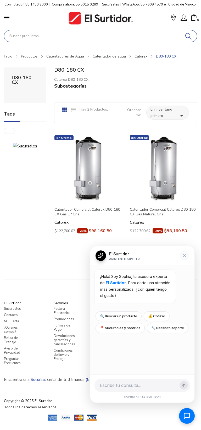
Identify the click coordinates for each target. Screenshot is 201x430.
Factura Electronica (62, 310)
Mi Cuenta (11, 321)
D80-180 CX (21, 80)
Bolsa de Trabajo (11, 340)
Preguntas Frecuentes (12, 361)
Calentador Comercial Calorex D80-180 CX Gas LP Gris (87, 212)
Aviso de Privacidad (12, 350)
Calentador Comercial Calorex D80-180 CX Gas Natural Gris (163, 212)
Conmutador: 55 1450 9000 (26, 4)
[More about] (9, 131)
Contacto (11, 315)
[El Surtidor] (100, 18)
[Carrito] (194, 17)
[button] (173, 18)
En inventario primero (167, 113)
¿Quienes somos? (11, 329)
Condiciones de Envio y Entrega (63, 354)
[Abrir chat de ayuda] (187, 416)
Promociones (64, 319)
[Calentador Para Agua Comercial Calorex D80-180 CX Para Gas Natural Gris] (163, 168)
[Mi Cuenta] (184, 17)
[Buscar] (188, 36)
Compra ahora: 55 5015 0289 (75, 4)
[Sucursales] (25, 146)
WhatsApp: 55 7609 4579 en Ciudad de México (159, 4)
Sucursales (110, 4)
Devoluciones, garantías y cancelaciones (65, 340)
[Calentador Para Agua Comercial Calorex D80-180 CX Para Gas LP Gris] (87, 168)
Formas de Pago (62, 327)
